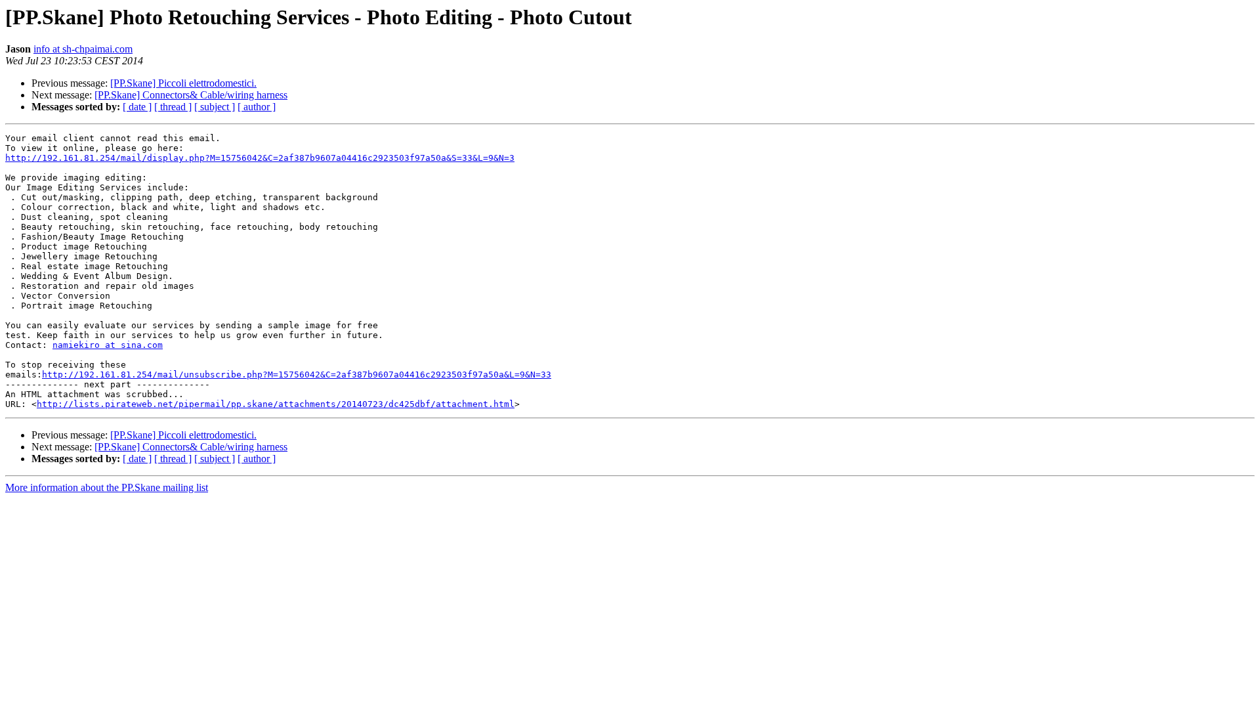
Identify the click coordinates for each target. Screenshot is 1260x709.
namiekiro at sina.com (107, 345)
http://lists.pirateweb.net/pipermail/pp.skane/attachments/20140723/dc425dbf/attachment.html (275, 404)
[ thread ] (173, 106)
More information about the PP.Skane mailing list (106, 487)
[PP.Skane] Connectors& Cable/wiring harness (190, 94)
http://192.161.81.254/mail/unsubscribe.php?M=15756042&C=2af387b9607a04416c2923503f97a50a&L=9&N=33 (296, 374)
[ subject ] (214, 106)
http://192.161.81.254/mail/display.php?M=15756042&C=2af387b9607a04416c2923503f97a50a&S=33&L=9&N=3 (259, 158)
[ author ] (257, 106)
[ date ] (137, 106)
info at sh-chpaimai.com (83, 48)
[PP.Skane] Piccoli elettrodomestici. (183, 83)
